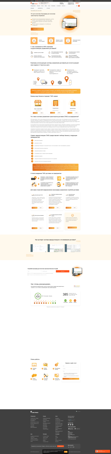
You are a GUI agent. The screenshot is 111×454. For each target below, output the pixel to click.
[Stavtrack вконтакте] (68, 447)
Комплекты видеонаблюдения (34, 427)
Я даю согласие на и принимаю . (70, 373)
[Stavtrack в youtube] (73, 447)
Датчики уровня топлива (35, 422)
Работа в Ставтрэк (58, 440)
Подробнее (35, 112)
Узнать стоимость (37, 29)
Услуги (56, 416)
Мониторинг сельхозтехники (45, 428)
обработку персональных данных (38, 273)
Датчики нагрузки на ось (35, 423)
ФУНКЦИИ (32, 8)
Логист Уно (45, 438)
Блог (56, 438)
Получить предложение (72, 227)
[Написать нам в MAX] (78, 3)
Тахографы (32, 424)
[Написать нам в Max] (72, 424)
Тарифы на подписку (34, 438)
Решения (44, 416)
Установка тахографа (58, 424)
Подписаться (60, 446)
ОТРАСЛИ (48, 8)
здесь (50, 452)
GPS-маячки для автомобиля (33, 420)
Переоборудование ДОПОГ (58, 429)
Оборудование (33, 416)
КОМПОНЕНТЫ (40, 8)
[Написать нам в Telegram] (70, 424)
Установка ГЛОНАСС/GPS (57, 419)
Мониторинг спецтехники (45, 426)
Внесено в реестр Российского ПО (71, 417)
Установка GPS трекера (59, 420)
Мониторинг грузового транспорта (46, 424)
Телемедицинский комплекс (58, 427)
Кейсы (56, 436)
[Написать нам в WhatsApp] (68, 424)
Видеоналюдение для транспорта (59, 432)
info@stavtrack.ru (70, 432)
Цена (42, 112)
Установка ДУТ (57, 422)
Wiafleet (44, 440)
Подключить (62, 271)
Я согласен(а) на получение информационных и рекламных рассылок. (71, 376)
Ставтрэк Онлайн (46, 436)
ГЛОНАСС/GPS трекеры (34, 418)
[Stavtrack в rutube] (72, 447)
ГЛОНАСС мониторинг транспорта (46, 419)
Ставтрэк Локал (45, 441)
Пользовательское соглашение (49, 273)
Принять (66, 451)
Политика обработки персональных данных (74, 451)
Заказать (70, 378)
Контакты (56, 441)
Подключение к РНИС (58, 423)
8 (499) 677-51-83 (71, 4)
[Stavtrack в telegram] (70, 447)
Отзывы (56, 437)
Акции (32, 441)
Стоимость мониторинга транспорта (35, 437)
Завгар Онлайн (45, 437)
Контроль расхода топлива (46, 421)
